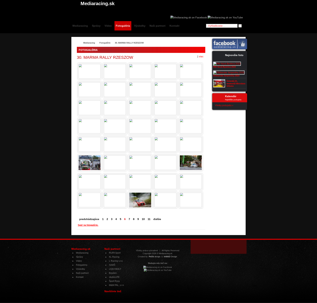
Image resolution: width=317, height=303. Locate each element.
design (154, 256)
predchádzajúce (89, 219)
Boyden (113, 273)
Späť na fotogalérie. (88, 225)
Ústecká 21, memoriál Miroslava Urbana (236, 83)
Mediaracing (80, 25)
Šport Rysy (114, 281)
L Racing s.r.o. (116, 261)
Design (170, 256)
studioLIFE (114, 277)
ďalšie (157, 219)
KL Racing (114, 257)
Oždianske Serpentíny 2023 (226, 76)
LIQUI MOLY (115, 269)
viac (201, 56)
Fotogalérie (104, 43)
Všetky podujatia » (224, 105)
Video (108, 25)
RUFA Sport (115, 253)
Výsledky (139, 25)
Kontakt (174, 25)
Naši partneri (157, 25)
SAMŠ (112, 265)
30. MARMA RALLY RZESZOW (129, 43)
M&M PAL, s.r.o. (116, 285)
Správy (96, 25)
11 (149, 219)
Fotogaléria (123, 25)
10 (143, 219)
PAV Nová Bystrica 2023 (224, 67)
